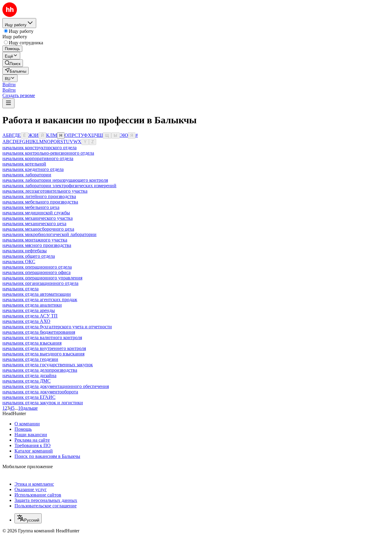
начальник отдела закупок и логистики (42, 402)
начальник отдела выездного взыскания (43, 353)
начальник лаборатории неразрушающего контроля (55, 180)
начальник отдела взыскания (32, 342)
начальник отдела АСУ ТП (30, 315)
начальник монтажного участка (34, 239)
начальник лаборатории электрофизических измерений (59, 185)
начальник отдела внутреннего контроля (44, 348)
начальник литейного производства (39, 196)
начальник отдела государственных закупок (47, 364)
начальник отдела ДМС (26, 380)
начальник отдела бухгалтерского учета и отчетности (57, 326)
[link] (12, 63)
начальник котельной (24, 163)
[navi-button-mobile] (8, 103)
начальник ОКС (18, 261)
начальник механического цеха (34, 223)
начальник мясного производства (36, 245)
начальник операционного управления (42, 277)
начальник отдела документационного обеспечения (55, 386)
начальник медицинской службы (36, 212)
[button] (9, 84)
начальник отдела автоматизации (36, 294)
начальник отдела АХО (26, 321)
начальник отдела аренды (28, 310)
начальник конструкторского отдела (39, 147)
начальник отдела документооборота (40, 391)
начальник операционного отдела (37, 267)
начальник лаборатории (26, 174)
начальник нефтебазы (24, 250)
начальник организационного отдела (40, 283)
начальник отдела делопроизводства (39, 370)
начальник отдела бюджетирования (38, 332)
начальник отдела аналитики (32, 304)
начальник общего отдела (28, 256)
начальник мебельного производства (40, 201)
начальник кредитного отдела (33, 169)
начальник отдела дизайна (29, 375)
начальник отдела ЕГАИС (28, 397)
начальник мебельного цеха (30, 207)
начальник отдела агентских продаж (39, 299)
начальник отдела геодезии (30, 359)
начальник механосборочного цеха (38, 229)
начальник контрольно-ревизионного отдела (48, 153)
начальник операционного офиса (36, 272)
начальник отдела (20, 288)
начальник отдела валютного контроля (42, 337)
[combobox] (28, 518)
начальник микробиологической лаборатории (49, 234)
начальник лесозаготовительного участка (44, 191)
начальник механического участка (37, 218)
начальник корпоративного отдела (37, 158)
